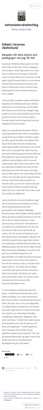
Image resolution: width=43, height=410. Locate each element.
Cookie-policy (8, 400)
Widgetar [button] (36, 6)
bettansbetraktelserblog (21, 25)
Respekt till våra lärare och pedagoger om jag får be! (19, 56)
